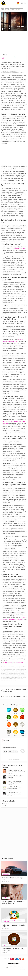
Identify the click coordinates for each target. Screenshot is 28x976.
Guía (3, 58)
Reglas (3, 57)
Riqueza (15, 57)
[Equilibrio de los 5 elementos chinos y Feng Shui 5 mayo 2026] (4, 786)
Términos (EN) (15, 967)
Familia (4, 805)
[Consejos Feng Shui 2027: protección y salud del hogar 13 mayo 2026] (4, 781)
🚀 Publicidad (9, 966)
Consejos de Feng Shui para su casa (13, 662)
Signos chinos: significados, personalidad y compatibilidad (12, 921)
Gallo (9, 735)
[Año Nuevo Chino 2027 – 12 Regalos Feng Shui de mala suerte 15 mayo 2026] (4, 770)
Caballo (8, 728)
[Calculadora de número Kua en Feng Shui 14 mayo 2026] (4, 775)
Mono (22, 728)
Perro (15, 735)
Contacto (21, 967)
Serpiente (22, 720)
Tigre (22, 713)
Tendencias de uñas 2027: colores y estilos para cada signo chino (13, 902)
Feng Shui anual (6, 874)
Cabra (15, 728)
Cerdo (22, 735)
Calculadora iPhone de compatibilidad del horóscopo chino (14, 690)
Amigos (9, 967)
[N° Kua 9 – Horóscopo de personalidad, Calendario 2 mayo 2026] (4, 792)
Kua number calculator (19, 248)
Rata (9, 713)
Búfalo (15, 713)
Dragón (15, 720)
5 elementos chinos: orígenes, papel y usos (13, 696)
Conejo (8, 720)
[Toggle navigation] (25, 3)
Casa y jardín (5, 803)
